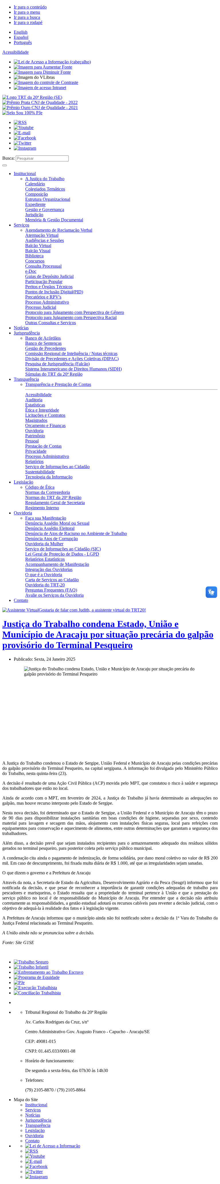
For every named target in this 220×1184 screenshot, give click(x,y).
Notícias (21, 327)
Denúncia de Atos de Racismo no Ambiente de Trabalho (76, 533)
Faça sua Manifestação (45, 518)
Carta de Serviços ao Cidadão (52, 579)
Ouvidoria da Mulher (44, 543)
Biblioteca (34, 255)
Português (23, 42)
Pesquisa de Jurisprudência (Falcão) (57, 363)
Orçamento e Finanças (45, 425)
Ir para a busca (27, 17)
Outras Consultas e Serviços (50, 322)
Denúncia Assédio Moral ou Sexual (57, 523)
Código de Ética (39, 487)
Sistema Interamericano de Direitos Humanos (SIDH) (73, 368)
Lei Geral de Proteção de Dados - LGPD (62, 554)
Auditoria (33, 399)
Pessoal (32, 440)
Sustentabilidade (40, 471)
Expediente (35, 204)
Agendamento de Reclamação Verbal (58, 230)
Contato (21, 600)
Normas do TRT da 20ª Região (53, 497)
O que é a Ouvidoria (43, 574)
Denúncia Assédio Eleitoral (49, 528)
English (21, 32)
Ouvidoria (34, 430)
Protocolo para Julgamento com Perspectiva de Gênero (74, 312)
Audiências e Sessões (44, 240)
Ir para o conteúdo (30, 7)
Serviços (21, 225)
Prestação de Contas (43, 446)
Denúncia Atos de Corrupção (51, 538)
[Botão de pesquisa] (4, 165)
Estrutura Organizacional (47, 199)
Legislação (23, 482)
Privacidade (35, 451)
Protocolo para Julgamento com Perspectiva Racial (71, 317)
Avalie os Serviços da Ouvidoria (54, 595)
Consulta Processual (43, 266)
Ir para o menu (27, 12)
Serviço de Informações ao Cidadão (57, 466)
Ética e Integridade (42, 410)
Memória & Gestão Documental (54, 219)
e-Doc (30, 271)
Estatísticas (35, 404)
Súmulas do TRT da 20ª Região (53, 374)
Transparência (26, 379)
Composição (36, 194)
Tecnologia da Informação (48, 476)
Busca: (8, 158)
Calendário (35, 183)
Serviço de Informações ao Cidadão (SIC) (63, 548)
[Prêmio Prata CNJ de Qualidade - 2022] (40, 102)
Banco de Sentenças (43, 343)
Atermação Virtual (41, 235)
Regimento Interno (42, 507)
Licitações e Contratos (45, 415)
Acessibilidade (15, 52)
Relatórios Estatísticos (45, 559)
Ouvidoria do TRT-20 (45, 584)
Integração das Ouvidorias (48, 569)
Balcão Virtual (38, 245)
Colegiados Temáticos (45, 189)
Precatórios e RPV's (43, 297)
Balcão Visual (37, 250)
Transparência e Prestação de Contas (58, 384)
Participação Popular (43, 281)
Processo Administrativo (47, 302)
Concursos (34, 261)
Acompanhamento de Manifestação (57, 564)
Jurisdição (34, 214)
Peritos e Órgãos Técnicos (48, 286)
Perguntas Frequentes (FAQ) (51, 590)
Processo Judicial (40, 307)
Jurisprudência (27, 332)
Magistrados (36, 420)
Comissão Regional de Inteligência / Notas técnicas (71, 353)
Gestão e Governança (44, 209)
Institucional (25, 173)
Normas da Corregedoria (47, 492)
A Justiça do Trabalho (44, 178)
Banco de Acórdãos (43, 338)
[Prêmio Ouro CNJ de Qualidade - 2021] (40, 107)
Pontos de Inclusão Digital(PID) (54, 291)
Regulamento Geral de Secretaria (55, 502)
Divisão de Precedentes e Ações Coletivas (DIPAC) (72, 358)
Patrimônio (35, 435)
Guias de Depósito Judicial (49, 276)
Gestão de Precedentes (45, 348)
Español (21, 37)
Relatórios (34, 461)
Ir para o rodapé (28, 22)
